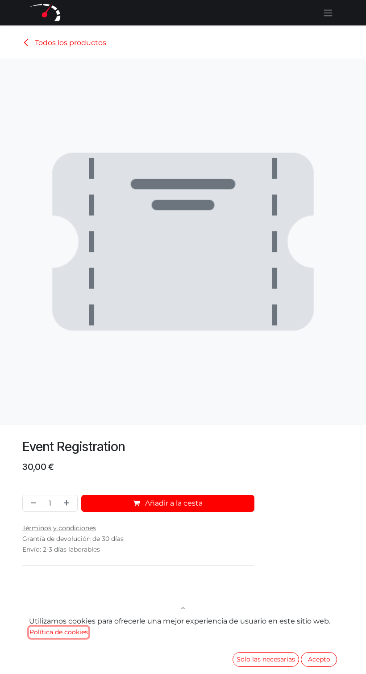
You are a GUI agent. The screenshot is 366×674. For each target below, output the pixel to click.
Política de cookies (58, 632)
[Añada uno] (68, 503)
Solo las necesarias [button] (266, 659)
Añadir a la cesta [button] (173, 503)
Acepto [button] (319, 659)
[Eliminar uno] (32, 503)
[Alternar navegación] (328, 13)
